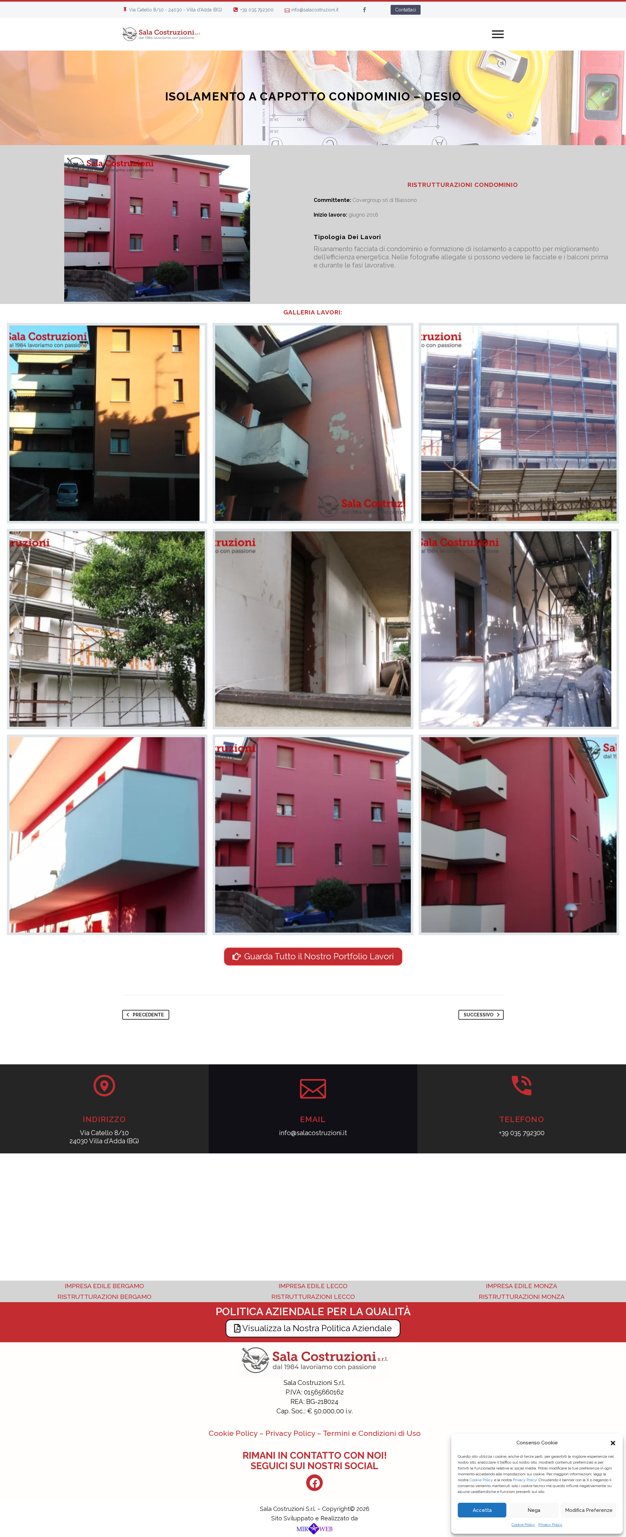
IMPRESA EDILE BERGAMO (104, 1285)
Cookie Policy (481, 1480)
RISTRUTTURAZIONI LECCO (313, 1296)
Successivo (478, 1014)
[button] (613, 1443)
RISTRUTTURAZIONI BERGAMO (104, 1296)
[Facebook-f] (314, 1482)
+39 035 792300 (257, 9)
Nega (534, 1510)
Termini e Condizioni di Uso (372, 1433)
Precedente (148, 1014)
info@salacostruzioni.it (314, 9)
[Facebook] (364, 9)
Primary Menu (498, 34)
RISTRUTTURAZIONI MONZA (522, 1296)
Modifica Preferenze (589, 1510)
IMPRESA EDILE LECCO (312, 1285)
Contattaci (405, 9)
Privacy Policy (525, 1480)
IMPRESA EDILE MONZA (521, 1285)
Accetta (482, 1510)
